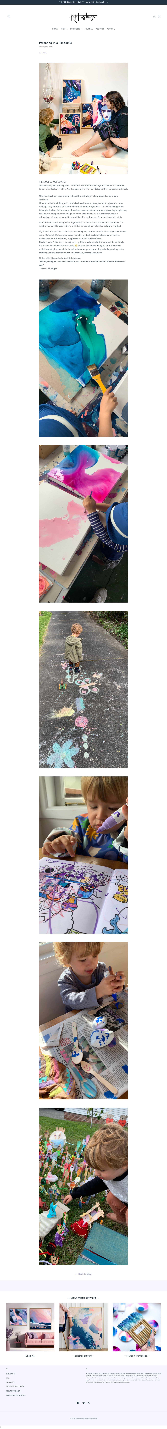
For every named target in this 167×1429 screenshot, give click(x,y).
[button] (8, 16)
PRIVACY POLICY (13, 1391)
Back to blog (85, 1274)
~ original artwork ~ (83, 1356)
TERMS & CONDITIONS (16, 1395)
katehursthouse (80, 1418)
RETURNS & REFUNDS (15, 1387)
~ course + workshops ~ (136, 1356)
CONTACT (10, 1374)
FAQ (8, 1378)
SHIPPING (10, 1383)
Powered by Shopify (91, 1418)
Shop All (30, 1356)
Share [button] (44, 52)
